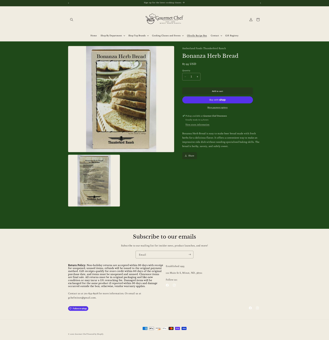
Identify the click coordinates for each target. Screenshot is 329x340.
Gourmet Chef (81, 334)
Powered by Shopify (95, 334)
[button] (71, 19)
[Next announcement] (260, 3)
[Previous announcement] (68, 3)
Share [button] (191, 155)
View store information (197, 124)
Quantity (186, 70)
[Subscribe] (189, 254)
